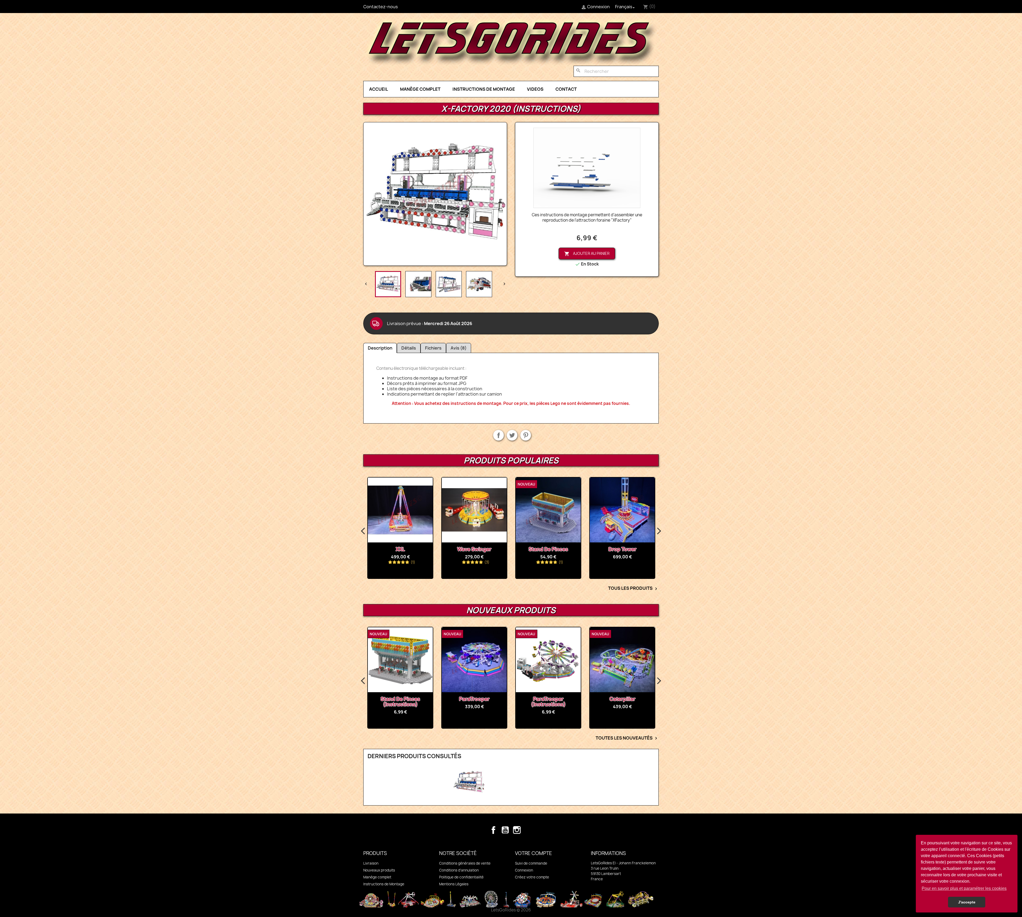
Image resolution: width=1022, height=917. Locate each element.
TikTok (528, 830)
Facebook (493, 830)
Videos (535, 89)
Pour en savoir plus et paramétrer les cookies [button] (964, 888)
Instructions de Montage (483, 89)
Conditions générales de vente (465, 863)
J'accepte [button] (966, 902)
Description (380, 348)
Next (659, 531)
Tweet (512, 435)
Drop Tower (548, 549)
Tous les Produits (633, 588)
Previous (363, 531)
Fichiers (433, 348)
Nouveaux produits (379, 870)
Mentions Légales (453, 884)
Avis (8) (459, 348)
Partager (498, 435)
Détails (408, 348)
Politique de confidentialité (461, 877)
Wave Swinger (400, 549)
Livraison (370, 863)
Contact (566, 89)
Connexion (524, 870)
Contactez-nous (380, 7)
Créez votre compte (532, 877)
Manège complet (420, 89)
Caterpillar (548, 699)
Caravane (622, 549)
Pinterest (525, 435)
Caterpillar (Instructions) (622, 699)
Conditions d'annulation (459, 870)
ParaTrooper (400, 699)
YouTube (505, 830)
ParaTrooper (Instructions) (474, 702)
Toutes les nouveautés (627, 738)
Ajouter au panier (586, 253)
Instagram (517, 830)
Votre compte (533, 853)
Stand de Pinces (474, 549)
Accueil (378, 89)
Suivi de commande (531, 863)
